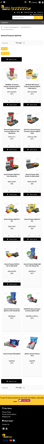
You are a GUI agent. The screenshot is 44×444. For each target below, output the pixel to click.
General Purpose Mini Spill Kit (11, 354)
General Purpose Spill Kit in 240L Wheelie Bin (12, 175)
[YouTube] (42, 2)
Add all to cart (12, 59)
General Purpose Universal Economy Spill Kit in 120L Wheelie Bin (12, 131)
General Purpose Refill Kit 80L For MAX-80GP (11, 265)
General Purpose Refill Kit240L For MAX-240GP (32, 175)
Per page (19, 43)
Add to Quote (13, 104)
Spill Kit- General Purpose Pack (32, 354)
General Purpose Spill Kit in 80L (32, 220)
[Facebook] (39, 2)
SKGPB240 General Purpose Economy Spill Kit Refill (32, 310)
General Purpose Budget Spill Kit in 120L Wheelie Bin (32, 265)
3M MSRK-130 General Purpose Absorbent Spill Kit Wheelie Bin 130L (12, 86)
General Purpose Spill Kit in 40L (12, 220)
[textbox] (23, 17)
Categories (4, 22)
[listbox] (25, 42)
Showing (5, 43)
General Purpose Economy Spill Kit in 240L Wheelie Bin (12, 310)
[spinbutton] (8, 101)
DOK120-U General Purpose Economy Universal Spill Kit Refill (32, 131)
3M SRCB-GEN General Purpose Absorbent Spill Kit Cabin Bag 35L (32, 86)
